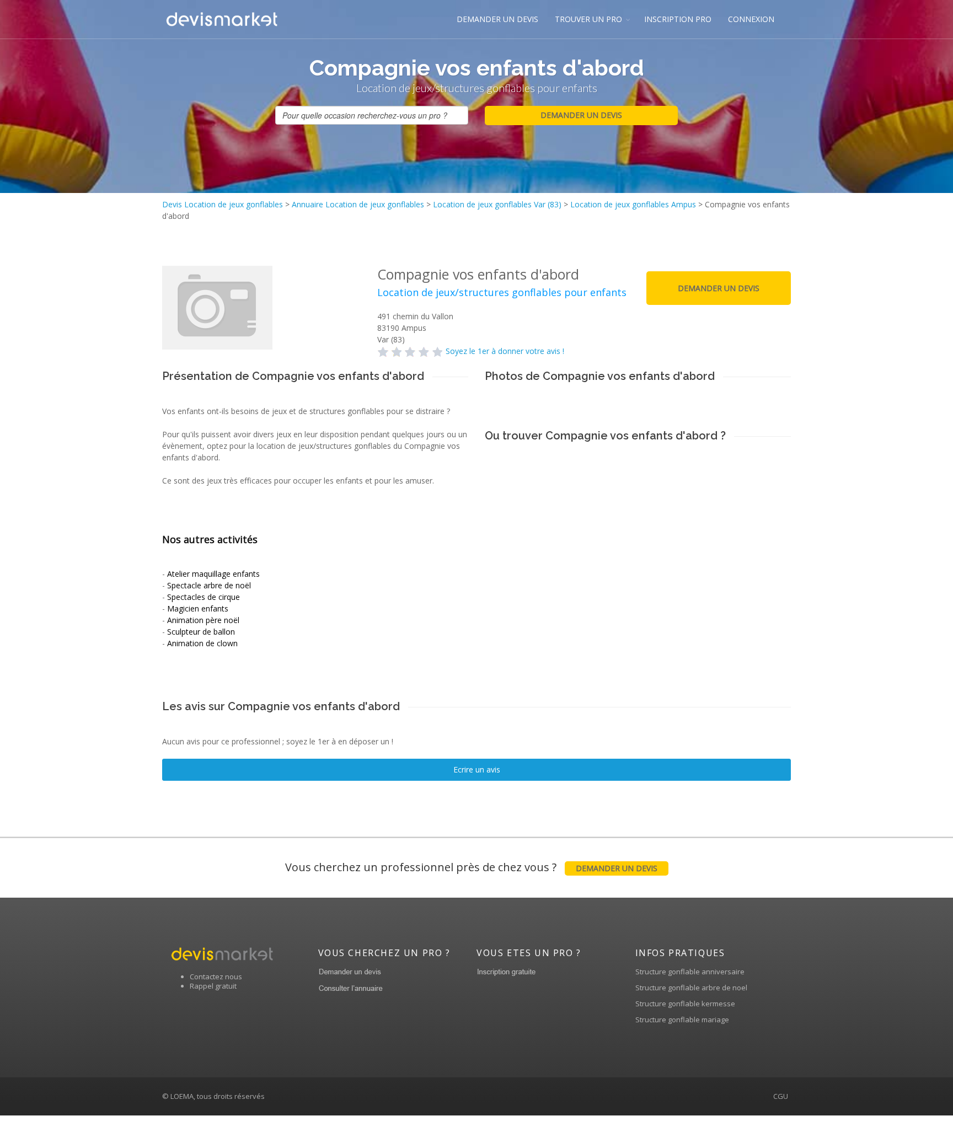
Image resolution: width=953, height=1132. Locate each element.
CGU (780, 1096)
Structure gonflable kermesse (685, 1003)
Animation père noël (203, 620)
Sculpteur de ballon (201, 631)
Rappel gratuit (213, 986)
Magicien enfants (197, 608)
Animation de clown (202, 643)
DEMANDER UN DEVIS (497, 19)
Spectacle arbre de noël (209, 585)
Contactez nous (216, 976)
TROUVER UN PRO (588, 19)
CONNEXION (751, 19)
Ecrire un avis (476, 769)
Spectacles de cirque (203, 597)
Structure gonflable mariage (682, 1019)
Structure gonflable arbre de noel (691, 987)
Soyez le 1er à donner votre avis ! (505, 351)
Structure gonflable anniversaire (690, 972)
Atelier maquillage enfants (213, 573)
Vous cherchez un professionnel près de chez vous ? (471, 867)
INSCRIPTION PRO (677, 19)
